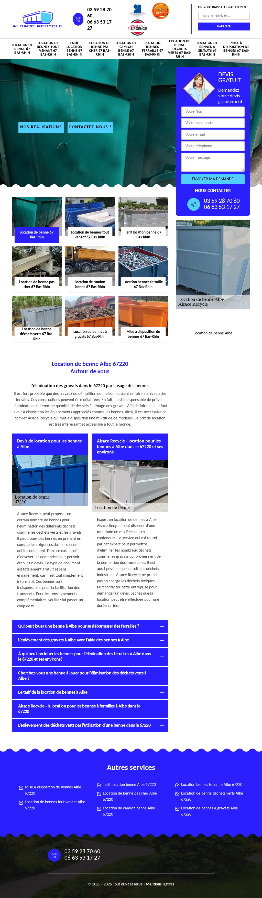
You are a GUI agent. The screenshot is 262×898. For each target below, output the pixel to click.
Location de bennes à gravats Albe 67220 (209, 811)
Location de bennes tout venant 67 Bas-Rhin (48, 49)
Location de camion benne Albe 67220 (129, 811)
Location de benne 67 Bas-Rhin (22, 49)
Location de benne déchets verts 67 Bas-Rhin (179, 49)
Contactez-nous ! (90, 127)
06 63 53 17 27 (99, 25)
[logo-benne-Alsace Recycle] (36, 19)
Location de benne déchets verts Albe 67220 (212, 796)
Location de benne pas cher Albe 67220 (130, 796)
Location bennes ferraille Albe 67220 (211, 785)
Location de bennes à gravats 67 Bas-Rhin (207, 49)
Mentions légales (160, 884)
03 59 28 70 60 (99, 13)
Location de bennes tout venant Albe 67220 (55, 805)
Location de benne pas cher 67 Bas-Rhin (100, 49)
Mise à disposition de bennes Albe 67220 (53, 790)
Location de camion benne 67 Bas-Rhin (126, 49)
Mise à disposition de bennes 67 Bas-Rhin (236, 49)
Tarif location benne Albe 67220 (129, 785)
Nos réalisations (41, 127)
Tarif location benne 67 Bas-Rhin (74, 49)
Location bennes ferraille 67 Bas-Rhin (152, 49)
